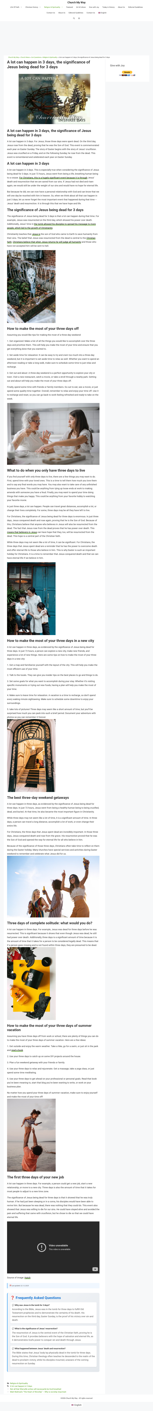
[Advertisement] (76, 38)
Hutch (27, 1277)
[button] (79, 18)
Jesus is (36, 234)
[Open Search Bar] (73, 18)
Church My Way (76, 2)
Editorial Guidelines (135, 7)
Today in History (108, 7)
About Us (121, 7)
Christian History (31, 7)
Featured (69, 7)
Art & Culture (81, 7)
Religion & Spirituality (52, 7)
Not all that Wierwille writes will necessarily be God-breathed (35, 1389)
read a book (17, 1050)
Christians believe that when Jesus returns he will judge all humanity (47, 242)
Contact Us (51, 13)
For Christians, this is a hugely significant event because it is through (53, 177)
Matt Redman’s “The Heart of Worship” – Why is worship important (38, 1392)
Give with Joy (94, 7)
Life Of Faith (14, 7)
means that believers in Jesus (22, 532)
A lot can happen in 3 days (21, 1386)
